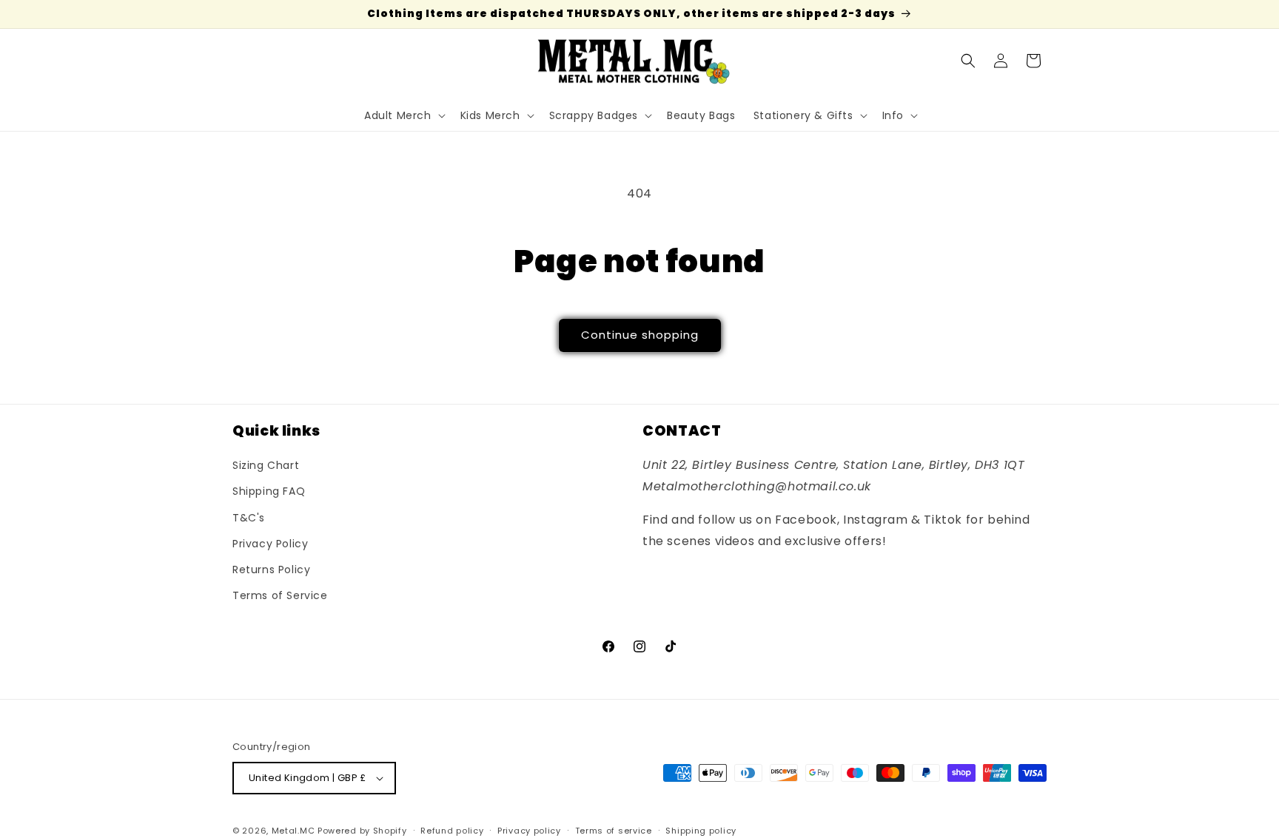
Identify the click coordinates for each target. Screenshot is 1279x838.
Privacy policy (529, 831)
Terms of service (613, 831)
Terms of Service (280, 595)
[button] (403, 115)
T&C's (248, 517)
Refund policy (451, 831)
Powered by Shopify (362, 831)
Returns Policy (271, 569)
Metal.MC (293, 831)
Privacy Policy (270, 543)
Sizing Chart (265, 465)
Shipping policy (700, 831)
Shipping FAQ (268, 491)
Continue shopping (640, 334)
